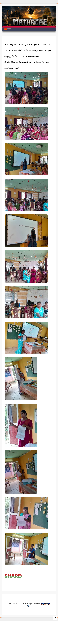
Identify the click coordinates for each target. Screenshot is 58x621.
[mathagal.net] (29, 25)
